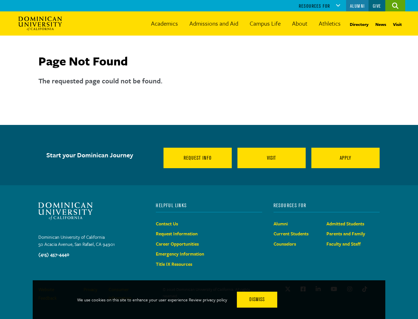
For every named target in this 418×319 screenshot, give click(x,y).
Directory (359, 24)
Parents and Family (345, 233)
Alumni (357, 6)
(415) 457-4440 (53, 254)
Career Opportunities (177, 243)
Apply (345, 158)
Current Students (291, 233)
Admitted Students (345, 223)
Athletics (330, 23)
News (380, 24)
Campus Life (265, 23)
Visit (397, 24)
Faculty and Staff (343, 243)
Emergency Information (180, 253)
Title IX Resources (174, 264)
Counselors (285, 243)
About (299, 23)
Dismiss (257, 299)
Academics (164, 23)
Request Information (177, 233)
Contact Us (167, 223)
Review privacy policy (208, 300)
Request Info (198, 158)
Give (377, 6)
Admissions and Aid (213, 23)
